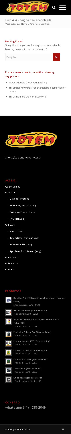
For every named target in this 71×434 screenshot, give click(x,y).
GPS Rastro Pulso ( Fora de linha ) (30, 310)
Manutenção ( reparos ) (23, 205)
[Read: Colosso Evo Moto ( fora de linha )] (8, 352)
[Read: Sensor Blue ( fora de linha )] (8, 370)
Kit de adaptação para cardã (27, 377)
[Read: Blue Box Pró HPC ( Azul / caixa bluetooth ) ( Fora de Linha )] (8, 300)
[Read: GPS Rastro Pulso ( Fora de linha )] (8, 312)
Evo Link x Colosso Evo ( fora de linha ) (32, 332)
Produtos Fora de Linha (23, 212)
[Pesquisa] (52, 7)
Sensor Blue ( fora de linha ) (27, 368)
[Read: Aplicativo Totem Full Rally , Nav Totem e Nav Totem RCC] (8, 321)
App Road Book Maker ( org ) (25, 251)
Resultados (11, 257)
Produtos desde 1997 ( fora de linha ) (31, 341)
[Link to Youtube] (63, 429)
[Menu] (61, 7)
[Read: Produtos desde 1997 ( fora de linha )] (8, 343)
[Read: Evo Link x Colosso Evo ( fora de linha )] (8, 334)
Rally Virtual (11, 263)
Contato (9, 269)
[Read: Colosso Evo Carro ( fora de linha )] (8, 361)
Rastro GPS (16, 231)
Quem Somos (12, 186)
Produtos (10, 192)
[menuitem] (52, 7)
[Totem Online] (29, 7)
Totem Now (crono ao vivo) (24, 238)
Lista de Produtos (19, 198)
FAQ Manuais (17, 218)
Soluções (10, 225)
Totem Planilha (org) (21, 244)
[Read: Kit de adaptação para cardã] (8, 379)
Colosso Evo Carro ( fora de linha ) (30, 359)
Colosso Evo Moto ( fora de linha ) (30, 350)
